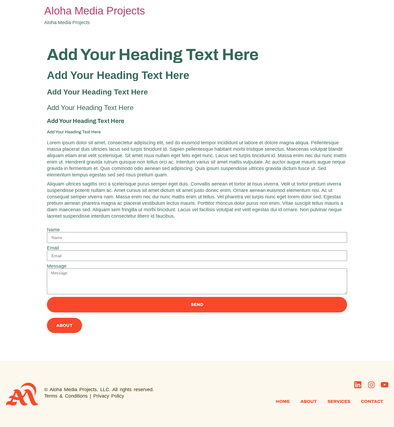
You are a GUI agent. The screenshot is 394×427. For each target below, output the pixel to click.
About (308, 401)
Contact (372, 401)
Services (339, 401)
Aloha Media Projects (94, 11)
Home (283, 401)
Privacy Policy (108, 396)
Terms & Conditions (66, 396)
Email (53, 247)
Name (53, 229)
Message (56, 266)
